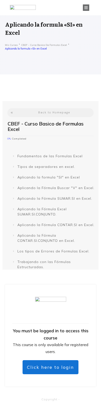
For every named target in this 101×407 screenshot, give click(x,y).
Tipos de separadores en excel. (46, 166)
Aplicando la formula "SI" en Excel (48, 177)
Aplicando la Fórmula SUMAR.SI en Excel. (54, 198)
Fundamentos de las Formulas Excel (50, 156)
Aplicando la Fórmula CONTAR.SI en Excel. (55, 225)
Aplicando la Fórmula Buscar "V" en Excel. (55, 188)
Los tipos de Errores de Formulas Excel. (53, 251)
